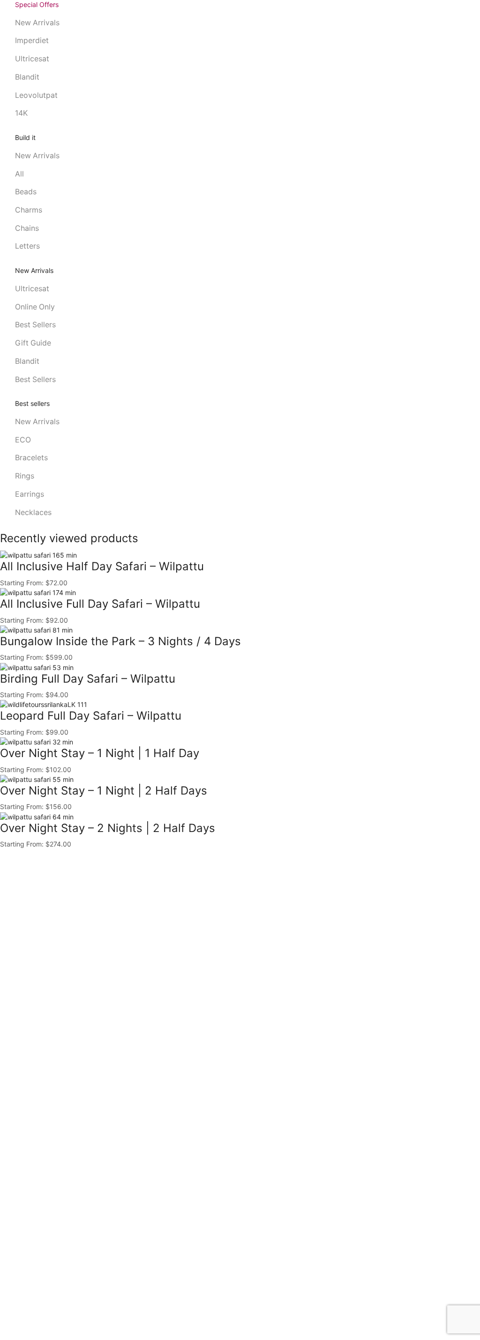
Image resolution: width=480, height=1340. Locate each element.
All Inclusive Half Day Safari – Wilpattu (102, 566)
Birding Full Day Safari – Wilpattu (87, 678)
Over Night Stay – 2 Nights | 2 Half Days (107, 828)
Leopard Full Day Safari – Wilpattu (90, 715)
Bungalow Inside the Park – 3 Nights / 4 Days (120, 641)
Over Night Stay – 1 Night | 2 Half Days (103, 790)
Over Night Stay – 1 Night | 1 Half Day (99, 753)
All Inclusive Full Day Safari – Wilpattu (100, 604)
